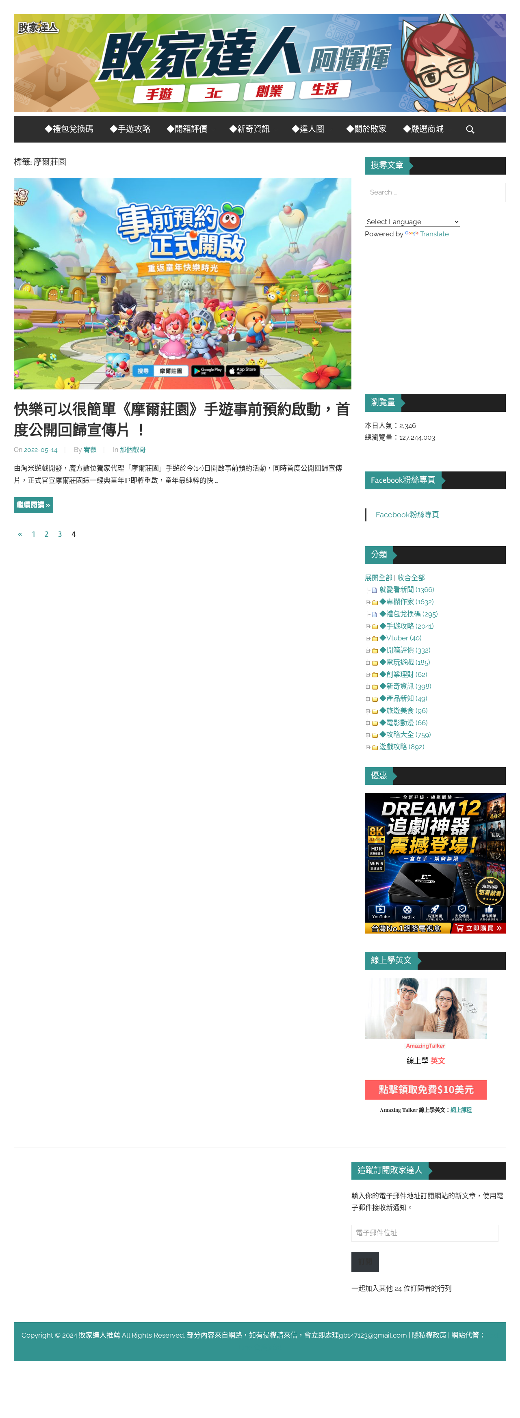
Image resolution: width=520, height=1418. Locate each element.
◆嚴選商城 (423, 129)
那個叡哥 (133, 450)
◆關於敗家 (366, 129)
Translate (434, 234)
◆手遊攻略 (130, 129)
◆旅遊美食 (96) (403, 711)
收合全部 (411, 578)
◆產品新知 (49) (403, 698)
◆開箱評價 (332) (405, 650)
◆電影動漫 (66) (403, 723)
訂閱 (365, 1262)
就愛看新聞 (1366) (406, 590)
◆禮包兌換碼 (69, 129)
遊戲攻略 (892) (402, 747)
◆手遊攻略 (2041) (406, 626)
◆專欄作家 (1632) (406, 602)
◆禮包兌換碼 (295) (408, 614)
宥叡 (90, 450)
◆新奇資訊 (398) (405, 686)
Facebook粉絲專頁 (403, 480)
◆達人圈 (308, 129)
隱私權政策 (429, 1335)
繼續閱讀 (30, 505)
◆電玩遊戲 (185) (404, 662)
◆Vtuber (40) (400, 638)
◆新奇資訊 (249, 129)
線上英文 (378, 983)
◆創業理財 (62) (403, 674)
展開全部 (378, 578)
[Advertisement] (426, 305)
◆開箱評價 (187, 129)
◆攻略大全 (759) (405, 735)
